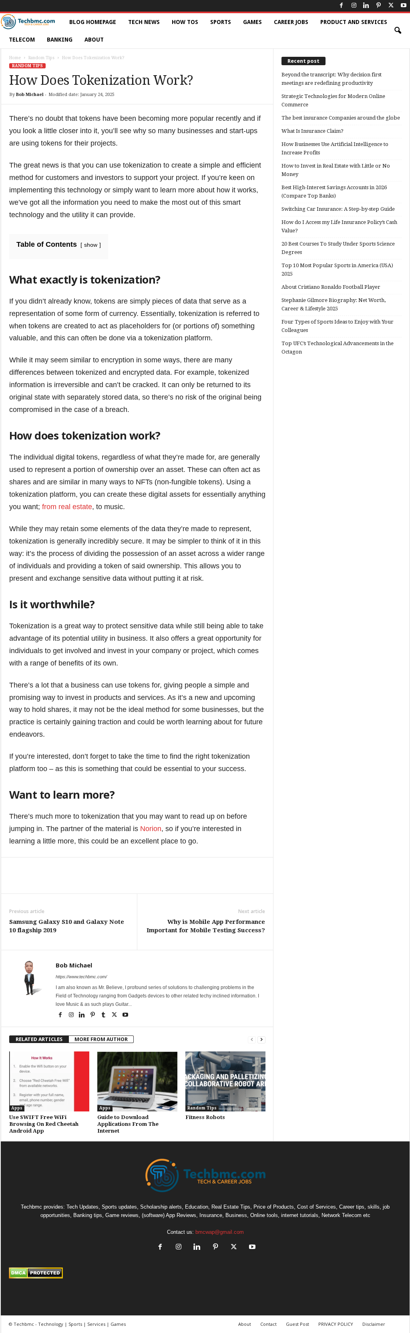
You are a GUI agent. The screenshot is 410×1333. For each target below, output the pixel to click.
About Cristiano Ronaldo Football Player (330, 287)
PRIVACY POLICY (335, 1324)
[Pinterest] (379, 6)
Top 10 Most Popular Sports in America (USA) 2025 (337, 269)
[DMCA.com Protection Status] (205, 1273)
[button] (397, 31)
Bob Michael (30, 94)
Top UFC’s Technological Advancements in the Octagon (337, 347)
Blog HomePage (92, 22)
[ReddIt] (141, 881)
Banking (59, 39)
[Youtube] (403, 6)
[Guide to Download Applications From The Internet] (137, 1081)
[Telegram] (159, 881)
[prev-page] (252, 1039)
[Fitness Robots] (225, 1081)
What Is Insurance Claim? (312, 131)
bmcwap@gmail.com (219, 1232)
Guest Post (297, 1324)
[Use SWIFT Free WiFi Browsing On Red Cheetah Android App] (49, 1081)
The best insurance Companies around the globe (340, 118)
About (94, 39)
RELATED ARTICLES (39, 1039)
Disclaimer (373, 1324)
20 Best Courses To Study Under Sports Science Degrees (338, 248)
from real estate (67, 507)
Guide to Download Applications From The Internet (128, 1124)
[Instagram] (354, 6)
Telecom (22, 39)
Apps (16, 1108)
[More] (177, 881)
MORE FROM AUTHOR (101, 1039)
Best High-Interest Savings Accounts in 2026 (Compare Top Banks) (334, 191)
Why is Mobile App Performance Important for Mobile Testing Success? (206, 926)
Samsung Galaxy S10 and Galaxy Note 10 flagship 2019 (66, 926)
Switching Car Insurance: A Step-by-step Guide (338, 209)
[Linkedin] (366, 6)
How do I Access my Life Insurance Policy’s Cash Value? (339, 226)
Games (252, 22)
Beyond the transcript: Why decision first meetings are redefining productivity (331, 79)
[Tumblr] (104, 1015)
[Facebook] (341, 6)
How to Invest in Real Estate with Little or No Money (335, 170)
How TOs (185, 22)
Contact (268, 1324)
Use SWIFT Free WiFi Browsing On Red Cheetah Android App (43, 1124)
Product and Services (353, 22)
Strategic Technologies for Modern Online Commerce (333, 100)
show (90, 245)
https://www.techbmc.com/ (81, 976)
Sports (220, 22)
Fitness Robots (205, 1117)
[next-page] (261, 1039)
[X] (391, 6)
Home (15, 58)
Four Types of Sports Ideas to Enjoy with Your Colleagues (337, 326)
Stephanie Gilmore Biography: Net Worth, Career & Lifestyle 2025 (333, 304)
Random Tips (41, 58)
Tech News (144, 22)
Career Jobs (291, 22)
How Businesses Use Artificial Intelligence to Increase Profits (334, 148)
